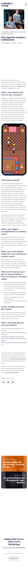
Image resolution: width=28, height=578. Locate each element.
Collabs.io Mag (7, 4)
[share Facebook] (8, 382)
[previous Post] (14, 480)
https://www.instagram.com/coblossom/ (12, 336)
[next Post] (14, 464)
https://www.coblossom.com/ (15, 328)
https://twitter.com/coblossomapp (15, 338)
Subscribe (14, 558)
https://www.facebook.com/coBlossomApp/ (13, 332)
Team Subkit (12, 43)
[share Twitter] (3, 382)
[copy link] (12, 382)
